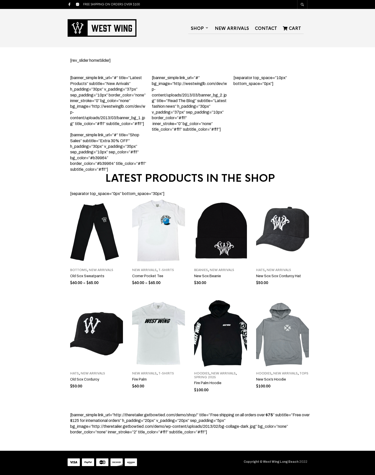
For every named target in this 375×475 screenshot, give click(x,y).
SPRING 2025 (205, 377)
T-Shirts (166, 270)
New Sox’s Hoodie (271, 379)
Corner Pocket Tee (147, 276)
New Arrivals (232, 28)
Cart (294, 28)
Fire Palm (139, 379)
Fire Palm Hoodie (207, 383)
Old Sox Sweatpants (87, 276)
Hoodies (201, 373)
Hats (260, 270)
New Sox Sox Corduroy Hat (278, 276)
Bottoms (78, 270)
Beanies (201, 270)
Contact (266, 28)
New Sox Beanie (207, 276)
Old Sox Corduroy (84, 379)
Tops (303, 373)
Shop (197, 28)
